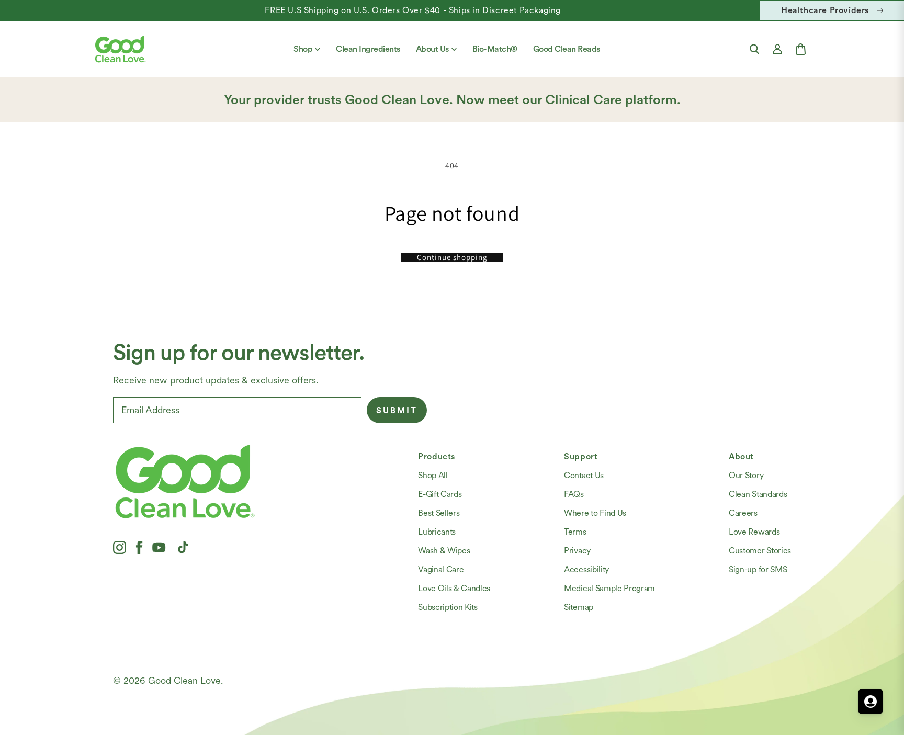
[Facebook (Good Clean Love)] (139, 547)
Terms (575, 532)
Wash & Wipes (444, 551)
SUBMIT (396, 410)
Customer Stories (760, 551)
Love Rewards (754, 532)
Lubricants (437, 532)
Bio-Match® (494, 49)
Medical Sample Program (609, 588)
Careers (743, 513)
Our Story (746, 475)
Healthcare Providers (825, 10)
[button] (754, 49)
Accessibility (586, 569)
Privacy (577, 551)
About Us (432, 49)
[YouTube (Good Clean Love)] (159, 547)
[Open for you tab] (870, 701)
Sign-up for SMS (758, 569)
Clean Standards (758, 494)
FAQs (574, 494)
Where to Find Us (595, 513)
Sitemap (578, 607)
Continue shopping (452, 257)
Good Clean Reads (566, 49)
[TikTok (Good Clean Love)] (183, 547)
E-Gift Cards (439, 494)
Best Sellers (438, 513)
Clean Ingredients (368, 49)
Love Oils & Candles (454, 588)
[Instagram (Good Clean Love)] (119, 547)
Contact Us (584, 475)
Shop (302, 49)
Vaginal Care (441, 569)
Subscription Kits (448, 607)
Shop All (432, 475)
